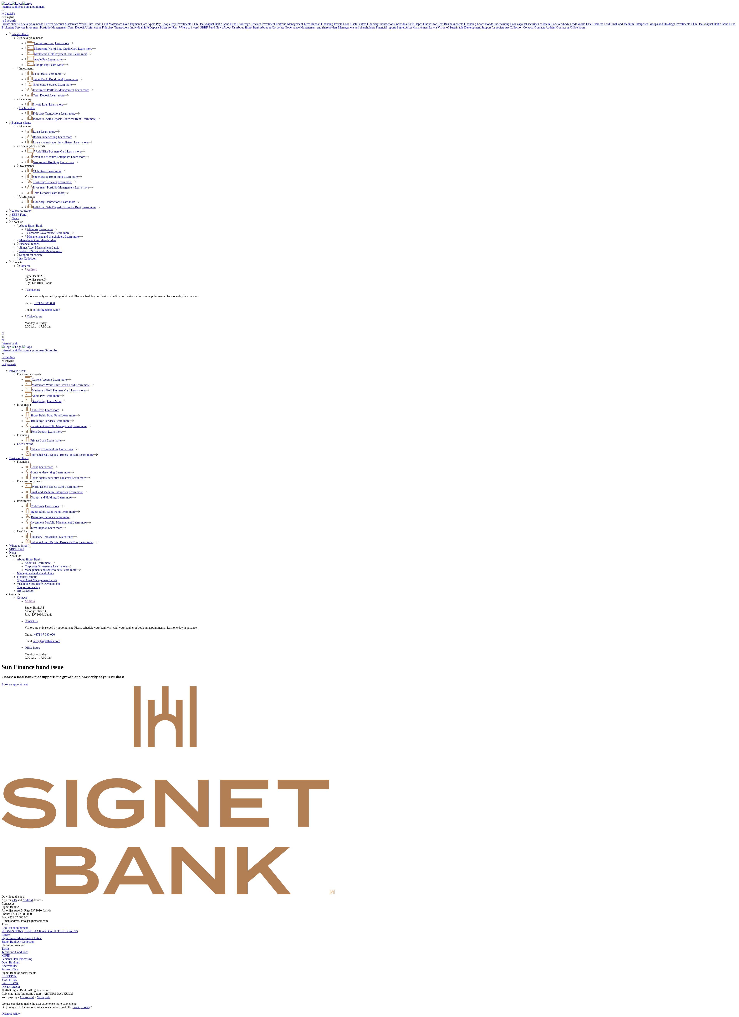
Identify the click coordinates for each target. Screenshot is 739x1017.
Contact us (562, 27)
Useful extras (358, 24)
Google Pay (168, 24)
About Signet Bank (247, 27)
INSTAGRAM (11, 986)
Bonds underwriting (497, 24)
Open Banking (10, 962)
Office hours (577, 27)
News (219, 27)
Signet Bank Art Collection (18, 941)
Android (28, 900)
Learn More (56, 64)
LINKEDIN (9, 976)
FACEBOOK (10, 983)
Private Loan (341, 24)
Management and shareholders (318, 27)
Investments (184, 24)
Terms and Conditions (15, 952)
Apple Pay (154, 24)
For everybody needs (564, 24)
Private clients (10, 24)
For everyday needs (31, 24)
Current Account (54, 24)
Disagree (7, 1013)
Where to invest (189, 27)
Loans (480, 24)
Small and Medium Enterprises (629, 24)
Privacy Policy (81, 1007)
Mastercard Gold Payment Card (128, 24)
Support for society (492, 27)
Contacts (528, 27)
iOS (14, 900)
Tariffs (5, 948)
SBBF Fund (207, 27)
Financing (327, 24)
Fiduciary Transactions (381, 24)
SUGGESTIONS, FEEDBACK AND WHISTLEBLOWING (40, 931)
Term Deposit (312, 24)
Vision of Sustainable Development (459, 27)
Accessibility (9, 966)
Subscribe (51, 350)
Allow (17, 1013)
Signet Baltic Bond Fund (221, 24)
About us (265, 27)
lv (3, 333)
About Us (229, 27)
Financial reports (386, 27)
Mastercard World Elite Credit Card (86, 24)
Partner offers (10, 969)
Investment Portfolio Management (282, 24)
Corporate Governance (286, 27)
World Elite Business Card (594, 24)
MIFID (6, 955)
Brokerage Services (249, 24)
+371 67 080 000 (44, 303)
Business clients (453, 24)
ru (3, 340)
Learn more (62, 43)
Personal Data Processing (17, 959)
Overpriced (27, 997)
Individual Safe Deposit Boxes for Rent (419, 24)
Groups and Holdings (662, 24)
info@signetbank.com (46, 309)
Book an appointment (31, 6)
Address (551, 27)
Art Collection (513, 27)
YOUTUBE (9, 979)
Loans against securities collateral (530, 24)
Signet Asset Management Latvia (417, 27)
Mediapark (43, 997)
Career (6, 934)
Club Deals (199, 24)
